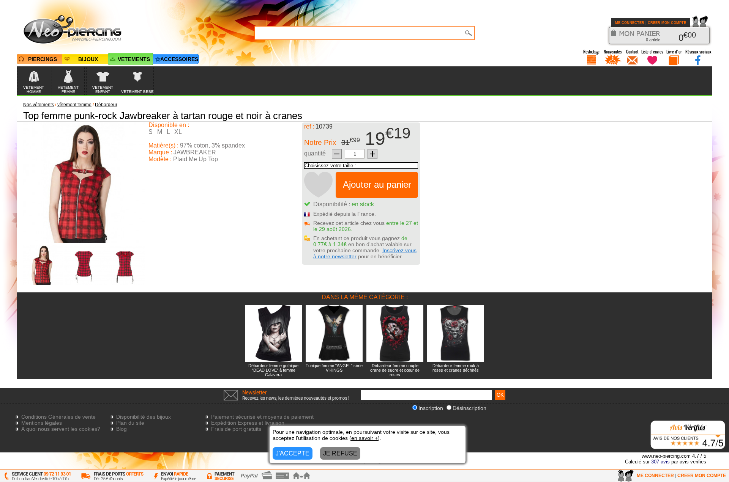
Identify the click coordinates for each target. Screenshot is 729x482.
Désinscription (469, 408)
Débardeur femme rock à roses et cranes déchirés (455, 367)
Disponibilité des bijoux (143, 417)
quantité (315, 153)
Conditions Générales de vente (58, 417)
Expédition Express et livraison (247, 423)
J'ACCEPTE (292, 453)
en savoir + (364, 438)
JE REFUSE (340, 453)
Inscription (430, 408)
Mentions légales (41, 423)
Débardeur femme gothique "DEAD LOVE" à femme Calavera (273, 370)
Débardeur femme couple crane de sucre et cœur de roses (395, 370)
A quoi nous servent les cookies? (60, 429)
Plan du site (130, 423)
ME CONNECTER (629, 23)
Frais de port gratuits (236, 429)
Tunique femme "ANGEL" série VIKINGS (334, 367)
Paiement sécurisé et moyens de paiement (262, 417)
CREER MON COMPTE (667, 23)
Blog (121, 429)
